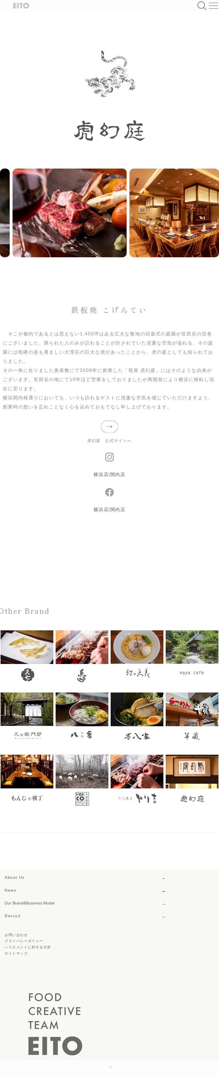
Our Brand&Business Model (29, 903)
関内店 (117, 474)
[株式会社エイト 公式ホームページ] (16, 5)
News (10, 890)
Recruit (13, 916)
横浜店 (101, 474)
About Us (15, 877)
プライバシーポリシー (24, 941)
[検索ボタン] (202, 5)
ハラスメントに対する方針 (28, 947)
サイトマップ (16, 953)
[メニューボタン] (213, 5)
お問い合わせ (16, 935)
